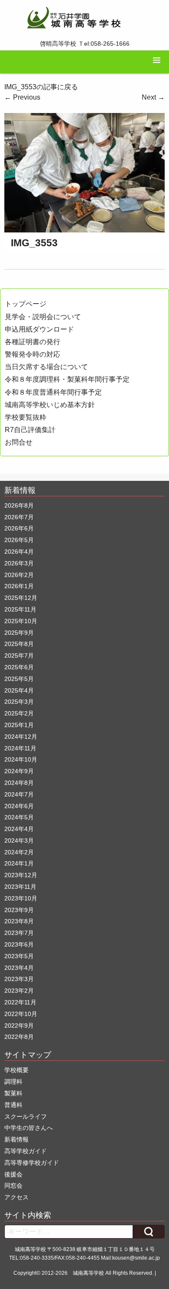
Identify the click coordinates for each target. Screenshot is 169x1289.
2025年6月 (19, 667)
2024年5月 (19, 817)
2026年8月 (19, 505)
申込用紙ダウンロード (39, 329)
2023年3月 (19, 978)
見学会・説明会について (43, 316)
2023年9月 (19, 909)
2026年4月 (19, 551)
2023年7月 (19, 932)
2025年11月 (20, 609)
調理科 (13, 1081)
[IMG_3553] (84, 172)
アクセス (16, 1197)
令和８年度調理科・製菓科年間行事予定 (67, 379)
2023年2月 (19, 990)
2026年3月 (19, 563)
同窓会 (13, 1185)
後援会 (13, 1174)
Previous (22, 97)
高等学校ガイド (25, 1151)
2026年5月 (19, 539)
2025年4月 (19, 690)
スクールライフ (25, 1116)
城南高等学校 (88, 1273)
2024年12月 (20, 736)
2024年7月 (19, 794)
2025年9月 (19, 632)
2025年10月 (20, 621)
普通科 (13, 1104)
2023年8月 (19, 921)
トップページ (25, 303)
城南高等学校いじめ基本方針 (50, 404)
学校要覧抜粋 (25, 417)
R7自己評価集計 (30, 429)
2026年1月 (19, 586)
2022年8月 (19, 1036)
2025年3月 (19, 701)
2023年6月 (19, 944)
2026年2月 (19, 574)
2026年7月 (19, 517)
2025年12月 (20, 597)
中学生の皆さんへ (28, 1127)
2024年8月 (19, 782)
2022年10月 (20, 1013)
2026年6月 (19, 528)
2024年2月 (19, 852)
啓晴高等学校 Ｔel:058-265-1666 (85, 43)
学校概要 (16, 1069)
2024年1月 (19, 863)
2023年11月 (20, 886)
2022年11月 (20, 1002)
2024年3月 (19, 840)
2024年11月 (20, 748)
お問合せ (18, 442)
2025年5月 (19, 678)
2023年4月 (19, 967)
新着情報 (16, 1139)
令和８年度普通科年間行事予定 (53, 392)
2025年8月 (19, 643)
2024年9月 (19, 771)
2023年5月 (19, 956)
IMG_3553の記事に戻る (41, 87)
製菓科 (13, 1093)
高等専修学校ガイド (31, 1162)
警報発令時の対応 (32, 354)
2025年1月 (19, 724)
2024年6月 (19, 806)
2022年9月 (19, 1025)
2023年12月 (20, 875)
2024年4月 (19, 828)
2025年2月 (19, 713)
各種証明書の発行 (32, 341)
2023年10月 (20, 898)
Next (153, 97)
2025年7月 (19, 655)
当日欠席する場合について (46, 366)
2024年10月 (20, 759)
